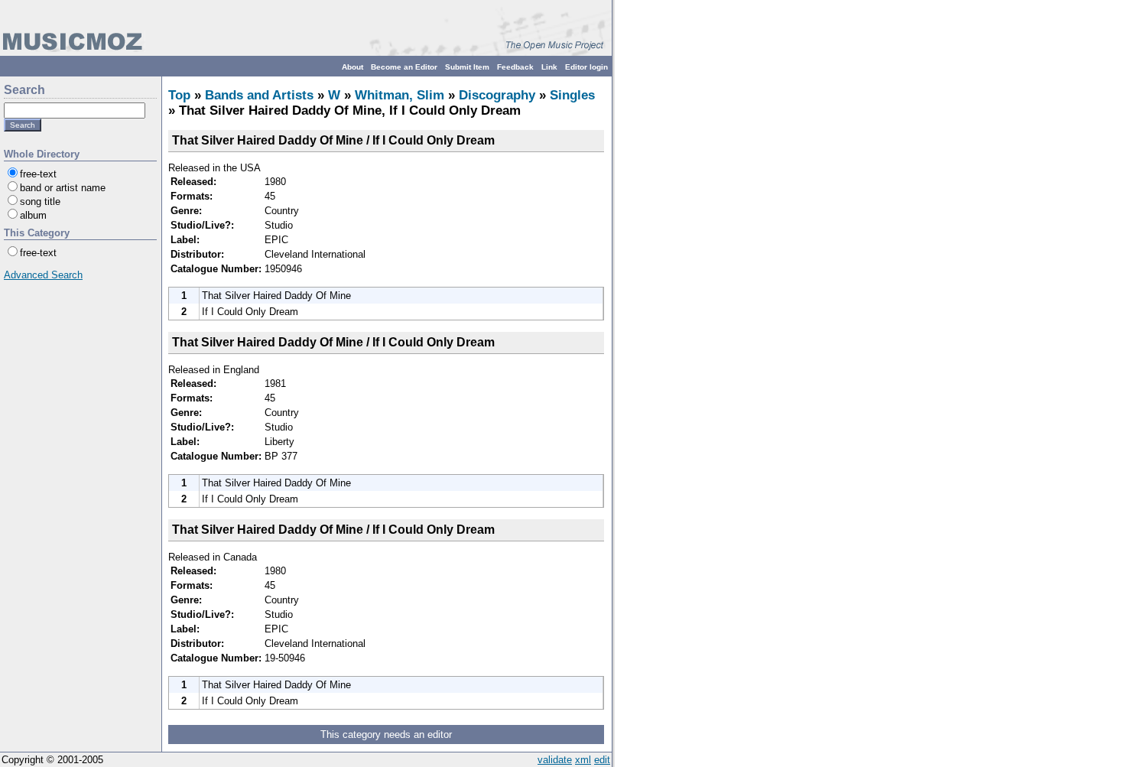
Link (549, 67)
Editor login (586, 67)
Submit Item (467, 67)
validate (555, 759)
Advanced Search (43, 275)
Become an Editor (404, 67)
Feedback (515, 67)
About (352, 67)
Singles (572, 95)
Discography (497, 95)
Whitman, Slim (399, 95)
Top (179, 95)
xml (583, 759)
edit (602, 759)
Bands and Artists (259, 95)
